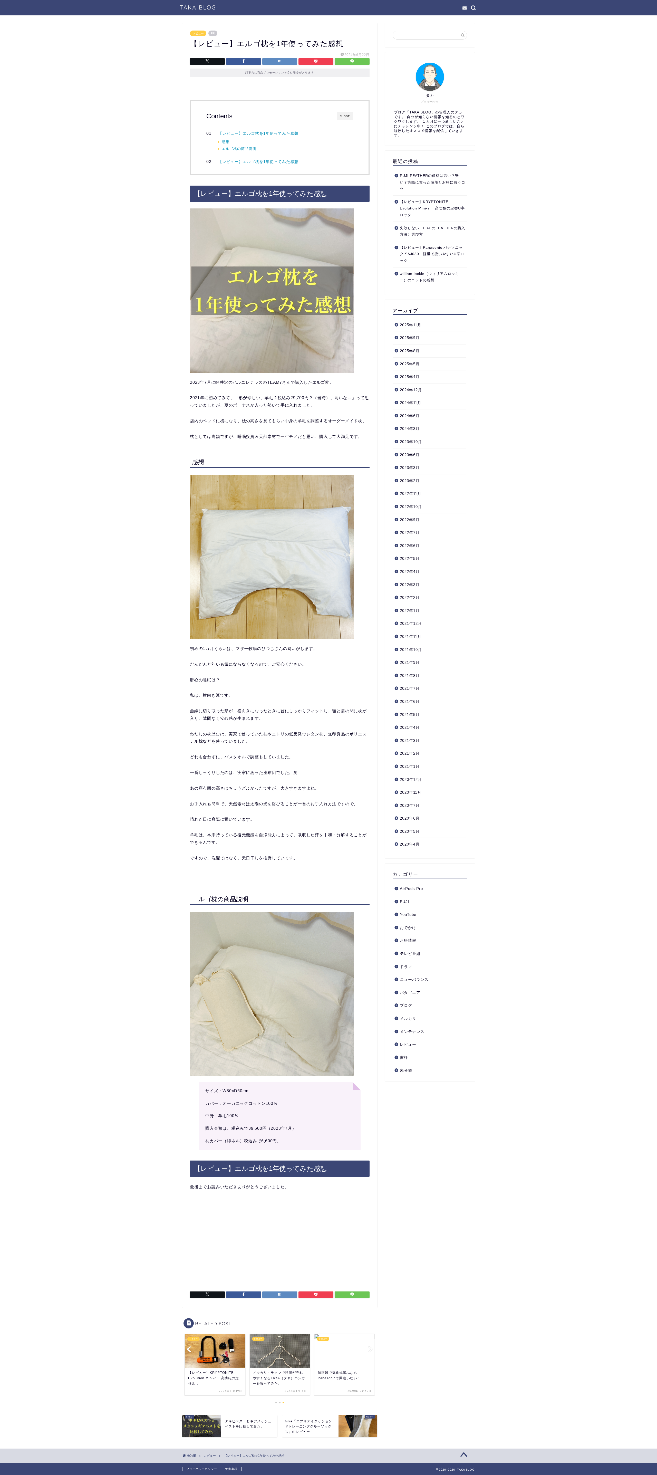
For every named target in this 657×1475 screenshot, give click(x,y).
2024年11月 (410, 402)
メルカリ (408, 1018)
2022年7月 (410, 532)
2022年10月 (411, 506)
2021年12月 (411, 623)
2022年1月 (410, 610)
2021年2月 (410, 753)
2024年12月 (411, 390)
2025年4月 (410, 377)
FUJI (404, 901)
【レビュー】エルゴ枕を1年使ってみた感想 (258, 133)
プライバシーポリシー (201, 1468)
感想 (225, 142)
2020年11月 (410, 792)
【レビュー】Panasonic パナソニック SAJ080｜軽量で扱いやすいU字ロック (432, 254)
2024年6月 (410, 416)
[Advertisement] (280, 1243)
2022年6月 (410, 545)
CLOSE (345, 116)
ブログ (406, 1005)
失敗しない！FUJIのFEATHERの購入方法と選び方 (432, 231)
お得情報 (408, 940)
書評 (404, 1057)
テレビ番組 (410, 953)
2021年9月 (410, 662)
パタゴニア (410, 992)
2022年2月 (410, 597)
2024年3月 (410, 428)
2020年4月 (410, 844)
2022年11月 (410, 493)
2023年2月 (410, 480)
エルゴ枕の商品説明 (239, 149)
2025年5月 (410, 364)
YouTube (408, 914)
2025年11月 (410, 325)
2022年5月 (410, 558)
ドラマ (406, 966)
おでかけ (408, 927)
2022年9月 (410, 520)
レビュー (198, 33)
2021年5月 (410, 714)
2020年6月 (410, 818)
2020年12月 (411, 779)
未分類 (406, 1070)
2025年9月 (410, 338)
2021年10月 (411, 649)
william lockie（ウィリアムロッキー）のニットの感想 (429, 277)
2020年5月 (410, 831)
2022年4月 (410, 571)
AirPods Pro (411, 888)
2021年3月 (410, 740)
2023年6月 (410, 455)
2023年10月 (411, 441)
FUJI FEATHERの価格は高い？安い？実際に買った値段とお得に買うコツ (432, 182)
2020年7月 (410, 805)
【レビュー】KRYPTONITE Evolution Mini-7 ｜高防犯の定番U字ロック (432, 208)
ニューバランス (414, 979)
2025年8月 (410, 351)
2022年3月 (410, 584)
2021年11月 (410, 636)
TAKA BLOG (198, 7)
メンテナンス (412, 1031)
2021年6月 (410, 701)
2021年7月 (410, 688)
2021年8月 (410, 675)
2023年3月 (410, 467)
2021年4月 (410, 727)
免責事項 (231, 1468)
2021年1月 (410, 766)
